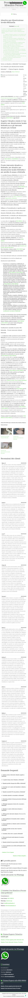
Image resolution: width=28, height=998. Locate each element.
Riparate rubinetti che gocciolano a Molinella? (13, 842)
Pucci (16, 380)
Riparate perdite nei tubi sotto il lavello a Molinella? (12, 829)
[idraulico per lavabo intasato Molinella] (6, 431)
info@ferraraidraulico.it (9, 903)
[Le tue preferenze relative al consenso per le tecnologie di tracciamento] (25, 995)
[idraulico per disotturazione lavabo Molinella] (6, 445)
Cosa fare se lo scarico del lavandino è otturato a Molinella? (14, 787)
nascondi (17, 26)
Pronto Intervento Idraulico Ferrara (14, 4)
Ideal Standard (22, 380)
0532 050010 (16, 72)
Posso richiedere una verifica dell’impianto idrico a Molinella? (14, 846)
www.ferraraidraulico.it (10, 905)
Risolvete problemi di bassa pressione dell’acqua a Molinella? (14, 799)
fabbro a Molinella (17, 196)
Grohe (12, 380)
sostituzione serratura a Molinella (11, 311)
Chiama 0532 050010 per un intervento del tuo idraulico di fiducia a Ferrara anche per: (14, 56)
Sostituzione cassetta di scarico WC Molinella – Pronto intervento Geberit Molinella (14, 54)
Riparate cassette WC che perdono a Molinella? (14, 792)
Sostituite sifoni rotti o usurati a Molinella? (13, 833)
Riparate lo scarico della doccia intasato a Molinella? (12, 809)
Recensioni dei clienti (7, 58)
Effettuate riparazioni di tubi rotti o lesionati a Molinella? (13, 804)
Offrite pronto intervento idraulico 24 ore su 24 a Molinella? (14, 814)
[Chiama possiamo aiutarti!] (25, 3)
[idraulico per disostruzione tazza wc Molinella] (18, 431)
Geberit (9, 380)
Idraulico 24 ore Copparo (7, 852)
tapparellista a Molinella (11, 198)
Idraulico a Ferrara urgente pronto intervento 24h (12, 939)
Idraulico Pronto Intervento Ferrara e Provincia (12, 942)
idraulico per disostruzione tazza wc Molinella (18, 438)
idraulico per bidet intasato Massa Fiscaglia (14, 868)
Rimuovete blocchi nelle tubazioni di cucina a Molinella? (13, 838)
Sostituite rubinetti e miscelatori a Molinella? (13, 795)
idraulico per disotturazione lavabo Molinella (5, 452)
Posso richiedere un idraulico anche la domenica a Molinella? (14, 824)
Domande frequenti (7, 60)
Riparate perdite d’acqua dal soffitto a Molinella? (14, 783)
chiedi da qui (9, 900)
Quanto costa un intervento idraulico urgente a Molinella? (13, 775)
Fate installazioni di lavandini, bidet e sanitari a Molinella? (13, 819)
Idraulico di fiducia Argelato (20, 855)
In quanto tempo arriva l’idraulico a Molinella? (13, 779)
